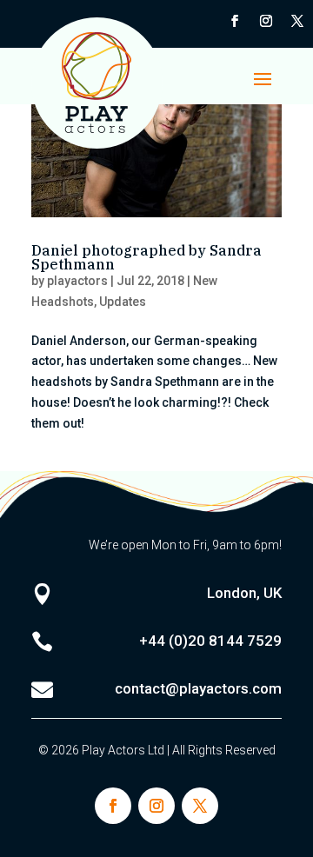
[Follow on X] (297, 21)
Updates (122, 302)
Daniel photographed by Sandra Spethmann (146, 257)
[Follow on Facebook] (235, 21)
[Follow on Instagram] (266, 21)
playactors (77, 281)
